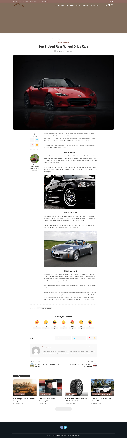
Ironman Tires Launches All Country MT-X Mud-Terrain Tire (76, 400)
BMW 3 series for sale (45, 308)
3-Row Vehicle (96, 394)
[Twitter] (113, 1)
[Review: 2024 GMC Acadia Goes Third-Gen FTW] (102, 387)
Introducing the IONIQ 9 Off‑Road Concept (24, 400)
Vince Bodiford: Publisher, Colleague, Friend (47, 400)
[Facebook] (111, 1)
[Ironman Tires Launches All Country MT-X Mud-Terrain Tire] (76, 387)
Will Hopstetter (60, 51)
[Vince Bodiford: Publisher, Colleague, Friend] (50, 387)
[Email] (37, 145)
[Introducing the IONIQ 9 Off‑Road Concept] (25, 387)
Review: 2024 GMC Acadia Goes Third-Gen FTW (101, 400)
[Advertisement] (63, 21)
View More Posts (90, 347)
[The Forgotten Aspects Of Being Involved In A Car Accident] (34, 158)
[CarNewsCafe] (18, 5)
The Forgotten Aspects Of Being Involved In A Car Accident (34, 167)
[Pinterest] (32, 145)
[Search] (112, 5)
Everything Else (63, 42)
